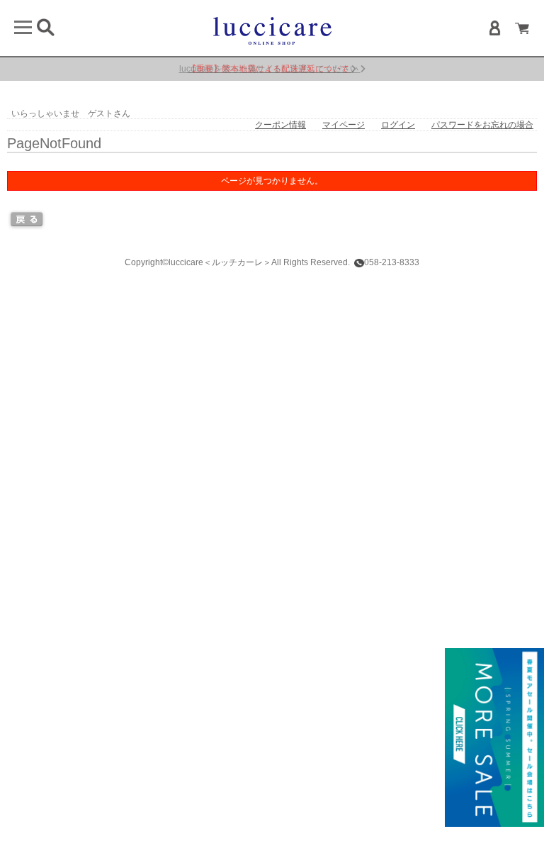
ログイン (398, 125)
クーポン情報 (280, 125)
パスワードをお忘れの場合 (482, 125)
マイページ (343, 125)
